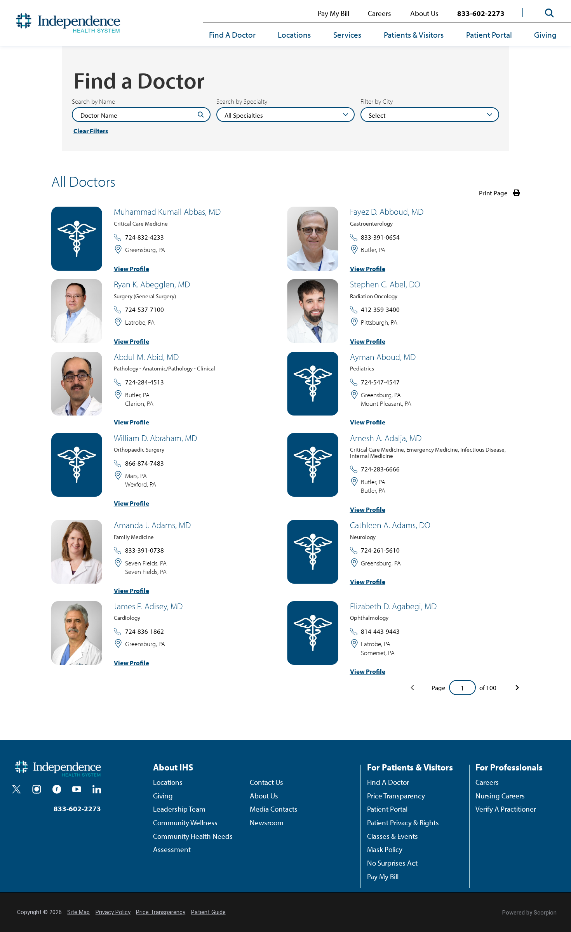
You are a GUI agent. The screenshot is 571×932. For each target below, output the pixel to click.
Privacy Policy (113, 912)
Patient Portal (489, 35)
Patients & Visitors (414, 35)
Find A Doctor (232, 35)
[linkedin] (96, 789)
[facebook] (56, 789)
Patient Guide (208, 912)
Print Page (493, 192)
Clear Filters (90, 131)
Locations (294, 35)
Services (347, 35)
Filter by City (376, 101)
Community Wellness (185, 822)
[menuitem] (238, 35)
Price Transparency (396, 795)
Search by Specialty (241, 101)
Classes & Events (392, 836)
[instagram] (36, 789)
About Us (424, 13)
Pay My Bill (333, 13)
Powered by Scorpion (529, 912)
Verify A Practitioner (505, 809)
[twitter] (16, 789)
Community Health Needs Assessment (193, 842)
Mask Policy (384, 849)
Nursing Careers (500, 795)
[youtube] (76, 789)
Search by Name (93, 101)
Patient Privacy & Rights (403, 822)
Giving (545, 35)
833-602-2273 (481, 13)
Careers (379, 13)
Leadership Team (179, 809)
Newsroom (267, 822)
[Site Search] (549, 13)
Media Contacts (274, 809)
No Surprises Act (392, 863)
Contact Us (266, 782)
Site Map (78, 912)
